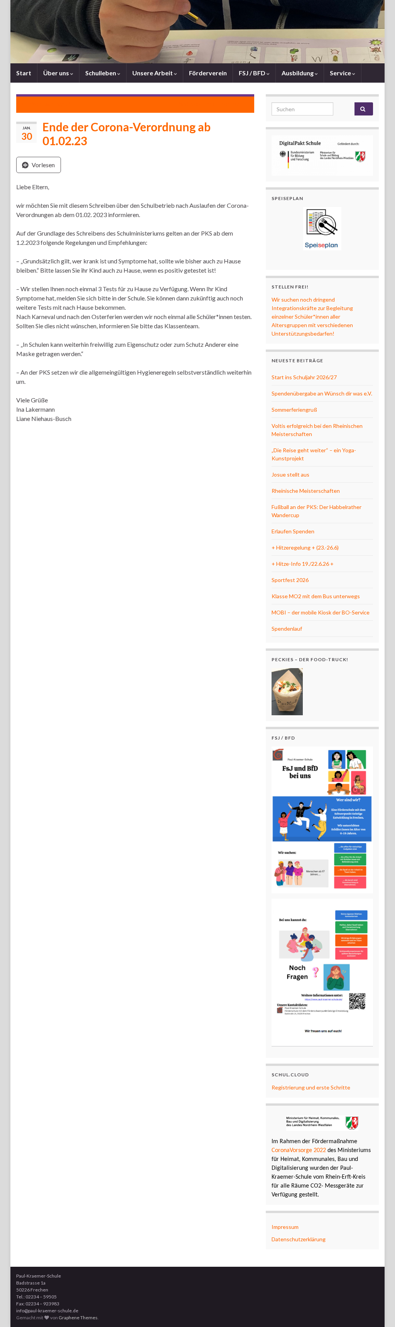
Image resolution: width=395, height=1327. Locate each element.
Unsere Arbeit (153, 72)
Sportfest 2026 (290, 580)
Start (23, 72)
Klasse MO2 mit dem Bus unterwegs (316, 596)
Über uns (56, 72)
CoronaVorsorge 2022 (299, 1150)
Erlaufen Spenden (293, 531)
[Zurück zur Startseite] (197, 31)
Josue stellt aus (290, 474)
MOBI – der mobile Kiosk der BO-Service (321, 612)
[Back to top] (377, 1309)
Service (341, 72)
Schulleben (101, 72)
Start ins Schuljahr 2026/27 (304, 377)
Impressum (285, 1226)
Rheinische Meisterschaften (306, 490)
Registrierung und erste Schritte (311, 1087)
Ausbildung (298, 72)
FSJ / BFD (253, 72)
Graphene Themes (78, 1317)
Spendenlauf (287, 628)
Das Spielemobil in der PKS (209, 103)
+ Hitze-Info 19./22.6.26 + (303, 563)
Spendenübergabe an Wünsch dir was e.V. (322, 393)
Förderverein (208, 72)
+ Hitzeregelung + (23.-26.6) (305, 547)
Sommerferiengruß (294, 409)
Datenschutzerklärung (299, 1239)
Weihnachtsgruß (50, 103)
